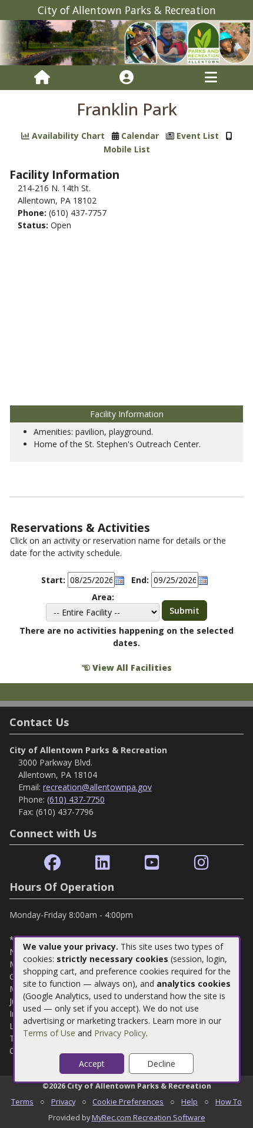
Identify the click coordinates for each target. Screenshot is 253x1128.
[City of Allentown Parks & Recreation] (126, 42)
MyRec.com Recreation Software (148, 1117)
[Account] (126, 77)
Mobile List (127, 149)
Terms (22, 1101)
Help (189, 1101)
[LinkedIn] (102, 862)
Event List (198, 135)
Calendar (140, 135)
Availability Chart (67, 135)
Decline (161, 1063)
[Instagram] (201, 862)
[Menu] (211, 77)
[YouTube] (152, 862)
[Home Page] (42, 77)
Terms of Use (49, 1033)
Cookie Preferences (128, 1101)
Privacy (63, 1101)
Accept (92, 1063)
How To (228, 1101)
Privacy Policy (120, 1033)
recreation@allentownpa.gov (97, 787)
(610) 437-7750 (76, 799)
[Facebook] (52, 862)
